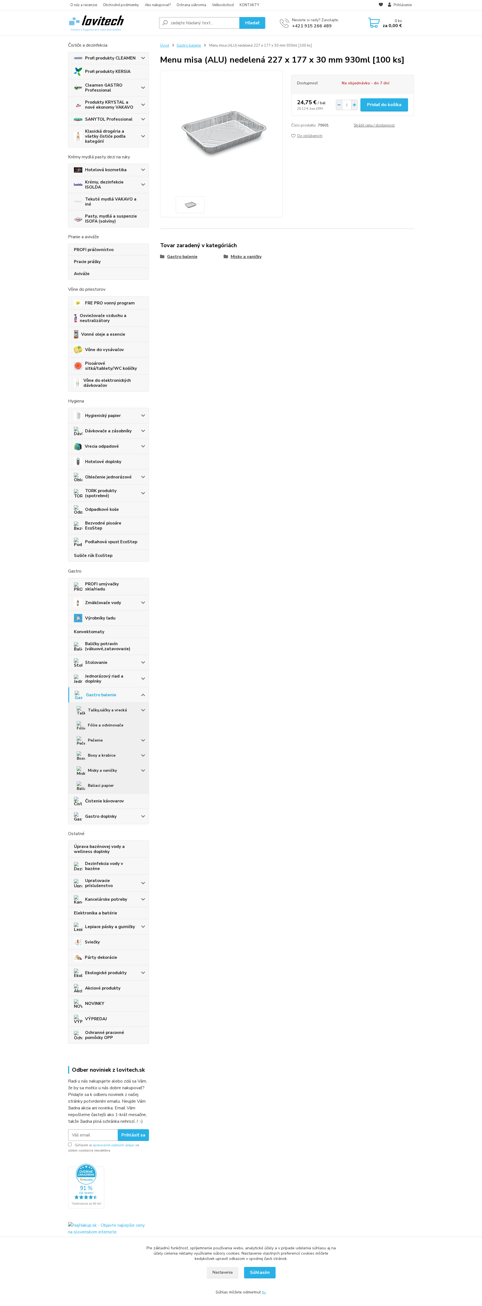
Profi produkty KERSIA (108, 71)
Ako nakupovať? (158, 5)
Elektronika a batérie (95, 913)
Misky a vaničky (102, 770)
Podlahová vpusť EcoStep (111, 542)
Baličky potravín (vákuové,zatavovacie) (107, 646)
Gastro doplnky (101, 816)
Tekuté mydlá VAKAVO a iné (110, 201)
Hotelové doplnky (103, 461)
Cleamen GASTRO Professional (103, 87)
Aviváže (82, 274)
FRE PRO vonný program (110, 303)
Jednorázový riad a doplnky (104, 678)
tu (264, 1292)
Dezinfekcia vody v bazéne (104, 866)
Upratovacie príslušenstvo (99, 883)
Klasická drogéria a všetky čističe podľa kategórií (105, 136)
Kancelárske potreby (106, 899)
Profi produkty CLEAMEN (110, 58)
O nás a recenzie (83, 5)
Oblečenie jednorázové (108, 477)
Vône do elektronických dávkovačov (107, 383)
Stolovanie (96, 662)
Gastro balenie (101, 695)
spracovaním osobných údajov (113, 1145)
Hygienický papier (103, 415)
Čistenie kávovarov (104, 801)
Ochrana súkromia (191, 5)
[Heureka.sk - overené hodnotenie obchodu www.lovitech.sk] (86, 1186)
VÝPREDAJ (96, 1019)
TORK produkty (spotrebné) (101, 493)
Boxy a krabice (101, 755)
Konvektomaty (89, 632)
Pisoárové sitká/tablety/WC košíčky (111, 366)
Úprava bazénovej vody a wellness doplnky (99, 849)
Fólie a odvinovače (105, 725)
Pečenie (95, 740)
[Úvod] (111, 23)
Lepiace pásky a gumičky (110, 927)
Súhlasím (260, 1272)
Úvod (164, 45)
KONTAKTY (249, 5)
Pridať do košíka (384, 105)
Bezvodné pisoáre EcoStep (103, 525)
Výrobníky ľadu (100, 618)
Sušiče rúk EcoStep (93, 555)
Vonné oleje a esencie (103, 334)
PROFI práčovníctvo (94, 249)
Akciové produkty (102, 988)
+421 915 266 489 (312, 26)
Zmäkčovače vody (103, 603)
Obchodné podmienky (121, 5)
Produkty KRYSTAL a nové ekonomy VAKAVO (109, 104)
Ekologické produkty (106, 973)
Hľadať (252, 23)
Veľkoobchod (223, 5)
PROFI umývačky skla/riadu (102, 586)
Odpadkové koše (102, 509)
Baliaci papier (101, 785)
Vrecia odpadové (102, 446)
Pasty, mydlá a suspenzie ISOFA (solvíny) (111, 218)
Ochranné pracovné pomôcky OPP (104, 1035)
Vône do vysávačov (104, 349)
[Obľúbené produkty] (381, 5)
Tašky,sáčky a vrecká (107, 710)
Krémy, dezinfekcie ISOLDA (104, 184)
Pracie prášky (87, 261)
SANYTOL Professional (108, 119)
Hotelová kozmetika (106, 170)
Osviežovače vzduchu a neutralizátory (103, 318)
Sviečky (92, 942)
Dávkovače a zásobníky (108, 431)
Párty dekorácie (101, 957)
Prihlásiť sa (133, 1135)
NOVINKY (94, 1003)
